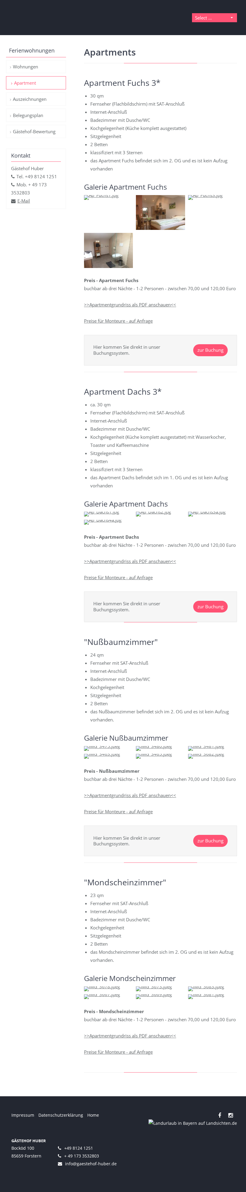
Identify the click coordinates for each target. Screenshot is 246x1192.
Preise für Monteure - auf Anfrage (118, 321)
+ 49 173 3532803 (81, 1156)
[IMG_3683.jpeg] (206, 986)
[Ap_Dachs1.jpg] (101, 512)
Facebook (219, 1115)
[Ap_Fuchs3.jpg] (205, 195)
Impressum (22, 1115)
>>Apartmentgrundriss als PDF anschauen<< (130, 305)
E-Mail (23, 201)
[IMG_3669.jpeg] (154, 994)
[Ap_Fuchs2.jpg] (160, 228)
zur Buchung (210, 350)
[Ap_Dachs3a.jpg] (207, 512)
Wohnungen (25, 67)
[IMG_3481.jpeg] (206, 746)
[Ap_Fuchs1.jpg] (101, 195)
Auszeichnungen (29, 99)
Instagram (230, 1115)
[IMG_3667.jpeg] (102, 994)
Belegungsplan (28, 115)
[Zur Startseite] (41, 18)
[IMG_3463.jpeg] (102, 754)
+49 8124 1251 (78, 1148)
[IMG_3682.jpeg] (206, 754)
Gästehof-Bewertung (34, 131)
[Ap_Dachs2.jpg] (153, 512)
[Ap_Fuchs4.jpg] (108, 266)
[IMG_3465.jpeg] (154, 754)
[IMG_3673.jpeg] (154, 986)
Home (93, 1115)
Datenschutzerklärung (60, 1115)
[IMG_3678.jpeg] (102, 986)
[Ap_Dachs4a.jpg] (103, 520)
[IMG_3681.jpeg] (206, 994)
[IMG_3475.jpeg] (102, 746)
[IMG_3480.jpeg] (154, 746)
